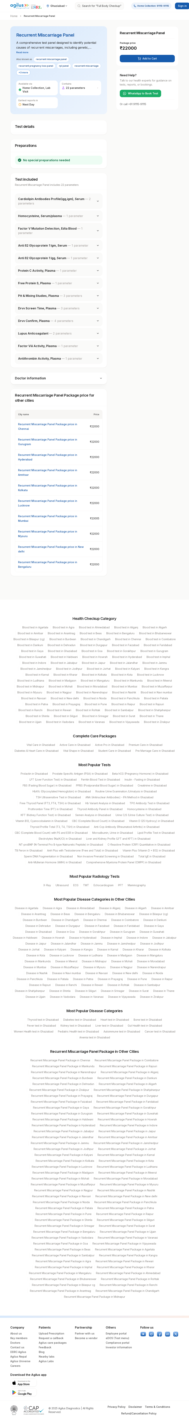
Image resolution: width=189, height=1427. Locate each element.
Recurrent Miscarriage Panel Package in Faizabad (61, 1101)
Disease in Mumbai (34, 967)
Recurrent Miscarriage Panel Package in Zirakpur (59, 1089)
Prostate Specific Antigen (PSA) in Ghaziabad (80, 773)
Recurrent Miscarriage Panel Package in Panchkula (125, 1202)
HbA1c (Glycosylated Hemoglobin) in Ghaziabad (61, 791)
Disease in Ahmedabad (80, 908)
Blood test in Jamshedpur (35, 668)
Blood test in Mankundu (128, 680)
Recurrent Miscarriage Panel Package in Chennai (60, 1060)
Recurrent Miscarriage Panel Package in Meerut (127, 1172)
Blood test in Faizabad (125, 645)
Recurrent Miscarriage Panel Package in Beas (62, 1249)
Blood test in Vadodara (60, 721)
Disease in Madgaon (119, 955)
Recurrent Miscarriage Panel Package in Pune (64, 1214)
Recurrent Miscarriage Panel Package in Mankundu (63, 1066)
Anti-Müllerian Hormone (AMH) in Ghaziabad (55, 862)
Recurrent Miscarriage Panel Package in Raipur (125, 1214)
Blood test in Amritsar (30, 633)
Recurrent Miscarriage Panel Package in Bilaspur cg (63, 1284)
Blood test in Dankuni (30, 645)
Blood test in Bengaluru (120, 633)
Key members (19, 1338)
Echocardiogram (104, 885)
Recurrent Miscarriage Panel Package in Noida (61, 1202)
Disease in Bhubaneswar (120, 914)
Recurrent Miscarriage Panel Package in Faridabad (127, 1101)
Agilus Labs (46, 1361)
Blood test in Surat (124, 716)
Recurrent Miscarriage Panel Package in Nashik (126, 1190)
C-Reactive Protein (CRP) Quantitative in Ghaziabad (139, 844)
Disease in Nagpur (121, 967)
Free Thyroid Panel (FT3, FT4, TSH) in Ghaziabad (50, 803)
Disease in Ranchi (66, 984)
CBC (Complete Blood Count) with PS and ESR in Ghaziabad (51, 832)
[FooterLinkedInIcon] (168, 1334)
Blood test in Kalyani (127, 668)
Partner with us (84, 1333)
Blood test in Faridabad (158, 645)
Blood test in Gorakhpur (121, 651)
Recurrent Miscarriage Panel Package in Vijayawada (124, 1243)
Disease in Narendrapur (151, 967)
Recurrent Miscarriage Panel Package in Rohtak (130, 1279)
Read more (22, 52)
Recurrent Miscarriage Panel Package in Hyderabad (63, 1125)
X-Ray (47, 885)
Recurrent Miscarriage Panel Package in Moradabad (126, 1178)
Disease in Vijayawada (121, 996)
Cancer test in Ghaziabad (160, 1031)
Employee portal (116, 1333)
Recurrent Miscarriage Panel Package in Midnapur (94, 1296)
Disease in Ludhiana (90, 955)
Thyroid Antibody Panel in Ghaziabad (100, 809)
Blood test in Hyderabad (127, 656)
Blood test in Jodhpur (69, 668)
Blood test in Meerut (159, 680)
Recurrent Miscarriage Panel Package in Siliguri (125, 1219)
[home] (26, 6)
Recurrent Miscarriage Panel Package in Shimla (63, 1219)
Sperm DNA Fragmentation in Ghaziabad (48, 856)
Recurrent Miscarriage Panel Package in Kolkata (65, 1160)
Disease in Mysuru (94, 967)
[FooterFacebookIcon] (159, 1334)
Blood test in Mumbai (124, 686)
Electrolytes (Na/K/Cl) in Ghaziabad (60, 838)
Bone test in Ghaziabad (148, 1019)
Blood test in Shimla (37, 716)
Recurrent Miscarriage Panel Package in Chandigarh (127, 1290)
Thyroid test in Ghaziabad (43, 1019)
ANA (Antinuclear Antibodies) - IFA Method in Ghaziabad (119, 797)
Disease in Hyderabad (82, 937)
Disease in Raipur (162, 979)
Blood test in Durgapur (93, 645)
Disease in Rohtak (118, 984)
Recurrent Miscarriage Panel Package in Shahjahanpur (127, 1089)
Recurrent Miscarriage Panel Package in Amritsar (127, 1137)
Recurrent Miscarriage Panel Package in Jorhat (127, 1149)
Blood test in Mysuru (29, 692)
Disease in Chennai (95, 919)
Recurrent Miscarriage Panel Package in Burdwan (62, 1078)
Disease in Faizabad (97, 925)
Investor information (119, 1347)
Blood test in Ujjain (30, 721)
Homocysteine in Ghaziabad (144, 809)
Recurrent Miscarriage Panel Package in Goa (60, 1243)
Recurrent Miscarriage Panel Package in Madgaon (63, 1172)
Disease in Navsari (96, 973)
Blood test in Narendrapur (92, 692)
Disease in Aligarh (136, 908)
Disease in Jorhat (28, 949)
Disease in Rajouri (40, 984)
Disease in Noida (152, 973)
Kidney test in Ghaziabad (76, 1025)
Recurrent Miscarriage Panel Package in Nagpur (63, 1190)
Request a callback (51, 1338)
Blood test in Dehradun (61, 645)
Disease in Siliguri (85, 990)
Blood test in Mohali (61, 686)
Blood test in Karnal (37, 674)
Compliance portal (117, 1342)
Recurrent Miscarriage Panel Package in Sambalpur (63, 1255)
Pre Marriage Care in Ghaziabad (155, 750)
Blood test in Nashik (124, 692)
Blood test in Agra (63, 627)
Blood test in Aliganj (126, 627)
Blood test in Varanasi (92, 721)
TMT (86, 885)
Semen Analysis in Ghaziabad (93, 815)
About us (16, 1333)
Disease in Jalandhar (63, 943)
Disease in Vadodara (62, 996)
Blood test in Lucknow (150, 674)
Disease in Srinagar (112, 990)
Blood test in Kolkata (94, 674)
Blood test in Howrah (95, 656)
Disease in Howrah (53, 937)
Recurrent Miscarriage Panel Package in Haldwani (62, 1119)
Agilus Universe (20, 1361)
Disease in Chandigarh (65, 919)
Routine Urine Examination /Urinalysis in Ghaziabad (126, 791)
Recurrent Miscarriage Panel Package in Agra (63, 1261)
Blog (41, 1351)
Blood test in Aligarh (155, 627)
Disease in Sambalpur (147, 984)
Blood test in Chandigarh (96, 639)
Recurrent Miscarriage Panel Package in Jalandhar (63, 1137)
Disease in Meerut (66, 961)
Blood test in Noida (94, 698)
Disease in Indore (137, 937)
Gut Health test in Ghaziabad (145, 1025)
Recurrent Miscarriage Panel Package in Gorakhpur (125, 1107)
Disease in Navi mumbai (66, 973)
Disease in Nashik (37, 973)
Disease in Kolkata (160, 949)
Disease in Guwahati (152, 931)
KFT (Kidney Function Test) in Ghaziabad (46, 815)
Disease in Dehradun (38, 925)
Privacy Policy (117, 1406)
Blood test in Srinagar (95, 716)
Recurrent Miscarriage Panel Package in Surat (127, 1225)
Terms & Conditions (157, 1406)
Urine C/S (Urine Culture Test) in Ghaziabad (142, 815)
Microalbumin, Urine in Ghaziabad (112, 832)
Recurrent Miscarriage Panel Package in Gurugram (62, 1113)
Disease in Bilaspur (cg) (153, 914)
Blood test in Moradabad (92, 686)
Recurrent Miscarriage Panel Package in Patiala (64, 1208)
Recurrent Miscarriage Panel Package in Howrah (127, 1119)
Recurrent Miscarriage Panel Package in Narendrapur (63, 1072)
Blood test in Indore (34, 662)
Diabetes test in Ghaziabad (79, 1019)
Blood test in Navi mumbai (156, 692)
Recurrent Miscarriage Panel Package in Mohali (60, 1178)
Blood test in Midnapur (30, 686)
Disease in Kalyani (55, 949)
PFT (120, 885)
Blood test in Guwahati (32, 656)
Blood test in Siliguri (66, 716)
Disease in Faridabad (127, 925)
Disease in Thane (163, 990)
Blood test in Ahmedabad (94, 627)
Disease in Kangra (82, 949)
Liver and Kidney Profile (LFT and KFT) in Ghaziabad (118, 838)
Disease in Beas (60, 914)
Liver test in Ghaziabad (109, 1025)
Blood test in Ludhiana (30, 680)
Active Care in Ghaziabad (75, 744)
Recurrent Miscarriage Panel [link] (39, 16)
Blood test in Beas (91, 633)
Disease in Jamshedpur (121, 943)
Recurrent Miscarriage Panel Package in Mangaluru (60, 1273)
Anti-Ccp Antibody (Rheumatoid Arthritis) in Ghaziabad (126, 826)
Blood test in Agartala (35, 627)
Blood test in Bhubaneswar (155, 633)
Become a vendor (86, 1338)
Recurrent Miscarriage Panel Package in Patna (125, 1208)
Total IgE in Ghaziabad (151, 856)
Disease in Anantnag (33, 914)
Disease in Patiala (57, 979)
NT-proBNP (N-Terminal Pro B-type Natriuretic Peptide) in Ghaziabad (61, 844)
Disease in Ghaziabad (38, 931)
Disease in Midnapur (94, 961)
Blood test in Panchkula (125, 698)
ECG (75, 885)
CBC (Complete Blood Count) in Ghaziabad (98, 820)
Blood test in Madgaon (62, 680)
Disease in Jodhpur (152, 943)
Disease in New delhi (125, 973)
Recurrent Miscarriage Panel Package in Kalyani (64, 1154)
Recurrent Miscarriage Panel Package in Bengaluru (64, 1231)
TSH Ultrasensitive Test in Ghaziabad (58, 797)
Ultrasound (62, 885)
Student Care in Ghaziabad (114, 750)
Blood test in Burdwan (62, 639)
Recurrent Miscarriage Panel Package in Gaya (61, 1107)
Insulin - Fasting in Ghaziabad (142, 779)
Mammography (137, 885)
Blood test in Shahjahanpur (154, 710)
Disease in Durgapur (67, 925)
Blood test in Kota (122, 674)
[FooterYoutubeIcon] (143, 1334)
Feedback (45, 1347)
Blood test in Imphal (158, 656)
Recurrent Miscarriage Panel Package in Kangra (128, 1255)
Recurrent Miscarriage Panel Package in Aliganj (129, 1072)
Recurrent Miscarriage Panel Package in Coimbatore (127, 1060)
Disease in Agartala (26, 908)
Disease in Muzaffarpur (65, 967)
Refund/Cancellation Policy (139, 1413)
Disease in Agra (52, 908)
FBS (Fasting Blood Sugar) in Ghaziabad (47, 785)
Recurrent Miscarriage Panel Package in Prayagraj (61, 1095)
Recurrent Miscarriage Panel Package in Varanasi (128, 1237)
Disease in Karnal (107, 949)
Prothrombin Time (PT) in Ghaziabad (50, 809)
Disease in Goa (65, 931)
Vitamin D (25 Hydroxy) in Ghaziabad (151, 820)
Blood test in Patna (36, 704)
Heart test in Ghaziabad (115, 1019)
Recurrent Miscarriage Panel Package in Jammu (60, 1143)
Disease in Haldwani (25, 937)
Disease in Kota (35, 955)
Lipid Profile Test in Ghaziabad (156, 832)
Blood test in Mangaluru (95, 680)
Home (14, 16)
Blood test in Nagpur (59, 692)
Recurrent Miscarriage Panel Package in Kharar (125, 1267)
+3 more (23, 72)
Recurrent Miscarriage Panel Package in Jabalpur (64, 1131)
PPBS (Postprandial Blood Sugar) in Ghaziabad (104, 785)
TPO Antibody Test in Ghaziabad (149, 803)
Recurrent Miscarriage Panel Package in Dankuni (127, 1078)
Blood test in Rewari (59, 710)
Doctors (15, 1342)
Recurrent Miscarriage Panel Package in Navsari (61, 1196)
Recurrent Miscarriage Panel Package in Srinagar (64, 1225)
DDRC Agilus (18, 1351)
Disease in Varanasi (92, 996)
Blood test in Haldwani (64, 656)
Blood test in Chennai (128, 639)
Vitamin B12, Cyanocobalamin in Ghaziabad (41, 820)
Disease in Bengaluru (87, 914)
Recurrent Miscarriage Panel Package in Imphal (63, 1267)
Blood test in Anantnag (61, 633)
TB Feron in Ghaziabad (28, 850)
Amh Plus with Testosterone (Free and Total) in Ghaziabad (82, 850)
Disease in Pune (137, 979)
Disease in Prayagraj (110, 979)
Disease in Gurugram (122, 931)
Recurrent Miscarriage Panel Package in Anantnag (60, 1290)
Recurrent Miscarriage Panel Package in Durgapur (127, 1095)
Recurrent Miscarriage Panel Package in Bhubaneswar (63, 1279)
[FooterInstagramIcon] (151, 1334)
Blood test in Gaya (32, 651)
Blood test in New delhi (65, 698)
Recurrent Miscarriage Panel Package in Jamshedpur (126, 1143)
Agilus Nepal (18, 1356)
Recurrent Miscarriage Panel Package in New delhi (126, 1196)
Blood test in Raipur (123, 704)
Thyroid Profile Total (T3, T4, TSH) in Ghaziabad (59, 826)
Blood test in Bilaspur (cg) (29, 639)
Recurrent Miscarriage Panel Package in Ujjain (128, 1231)
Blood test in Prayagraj (66, 704)
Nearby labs (46, 1356)
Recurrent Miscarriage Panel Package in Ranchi (128, 1284)
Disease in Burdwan (35, 919)
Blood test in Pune (96, 704)
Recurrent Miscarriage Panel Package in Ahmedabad (128, 1273)
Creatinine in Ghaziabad (152, 785)
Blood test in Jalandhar (124, 662)
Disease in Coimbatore (125, 919)
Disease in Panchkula (30, 979)
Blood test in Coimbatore (161, 639)
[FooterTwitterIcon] (176, 1334)
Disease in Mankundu (38, 961)
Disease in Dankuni (154, 919)
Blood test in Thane (152, 716)
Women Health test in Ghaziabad (33, 1031)
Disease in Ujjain (35, 996)
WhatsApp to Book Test (143, 93)
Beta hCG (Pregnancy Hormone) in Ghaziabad (140, 773)
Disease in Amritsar (162, 908)
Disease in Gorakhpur (92, 931)
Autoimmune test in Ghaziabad (122, 1031)
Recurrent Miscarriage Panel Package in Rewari (125, 1261)
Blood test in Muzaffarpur (157, 686)
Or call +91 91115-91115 (133, 104)
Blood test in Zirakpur (157, 721)
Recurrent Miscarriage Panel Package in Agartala (125, 1249)
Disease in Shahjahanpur (30, 990)
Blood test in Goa (92, 651)
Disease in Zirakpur (152, 996)
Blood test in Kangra (156, 668)
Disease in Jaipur (35, 943)
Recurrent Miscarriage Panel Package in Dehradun (63, 1083)
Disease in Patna (83, 979)
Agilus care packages (53, 1342)
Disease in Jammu (92, 943)
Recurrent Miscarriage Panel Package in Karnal (126, 1154)
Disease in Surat (139, 990)
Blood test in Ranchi (30, 710)
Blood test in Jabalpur (64, 662)
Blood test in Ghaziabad (62, 651)
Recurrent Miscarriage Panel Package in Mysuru (129, 1184)
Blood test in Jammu (154, 662)
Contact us (17, 1347)
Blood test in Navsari (33, 698)
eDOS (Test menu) (117, 1338)
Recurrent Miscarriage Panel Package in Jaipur (127, 1131)
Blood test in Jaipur (93, 662)
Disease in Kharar (133, 949)
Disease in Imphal (111, 937)
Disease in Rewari (92, 984)
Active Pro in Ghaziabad (109, 744)
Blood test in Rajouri (152, 704)
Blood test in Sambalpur (119, 710)
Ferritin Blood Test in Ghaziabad (100, 779)
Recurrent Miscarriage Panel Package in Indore (128, 1125)
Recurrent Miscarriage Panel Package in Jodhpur (64, 1149)
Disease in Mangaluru (150, 955)
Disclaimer (135, 1406)
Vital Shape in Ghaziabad (78, 750)
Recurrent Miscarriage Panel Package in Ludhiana (127, 1166)
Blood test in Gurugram (154, 651)
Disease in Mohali (122, 961)
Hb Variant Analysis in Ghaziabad (105, 803)
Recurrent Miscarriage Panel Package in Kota (126, 1160)
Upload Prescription (51, 1333)
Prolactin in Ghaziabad (34, 773)
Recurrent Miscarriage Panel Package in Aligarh (128, 1083)
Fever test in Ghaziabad (41, 1025)
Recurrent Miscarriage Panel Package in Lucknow (62, 1166)
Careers (15, 1365)
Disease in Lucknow (62, 955)
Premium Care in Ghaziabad (145, 744)
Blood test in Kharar (65, 674)
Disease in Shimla (60, 990)
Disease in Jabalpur (164, 937)
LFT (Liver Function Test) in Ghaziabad (53, 779)
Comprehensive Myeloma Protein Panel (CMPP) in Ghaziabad (123, 862)
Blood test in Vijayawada (124, 721)
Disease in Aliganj (109, 908)
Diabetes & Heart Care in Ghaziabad (37, 750)
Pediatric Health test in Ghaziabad (78, 1031)
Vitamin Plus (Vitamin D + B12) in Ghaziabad (149, 850)
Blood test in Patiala (156, 698)
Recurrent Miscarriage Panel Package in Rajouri (128, 1066)
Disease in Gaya (154, 925)
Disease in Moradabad (151, 961)
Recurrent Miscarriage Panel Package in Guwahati (127, 1113)
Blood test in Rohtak (88, 710)
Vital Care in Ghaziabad (41, 744)
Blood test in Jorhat (99, 668)
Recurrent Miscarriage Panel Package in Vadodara (62, 1237)
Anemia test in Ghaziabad (94, 1037)
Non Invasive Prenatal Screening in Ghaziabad (105, 856)
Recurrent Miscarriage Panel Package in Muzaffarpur (63, 1184)
